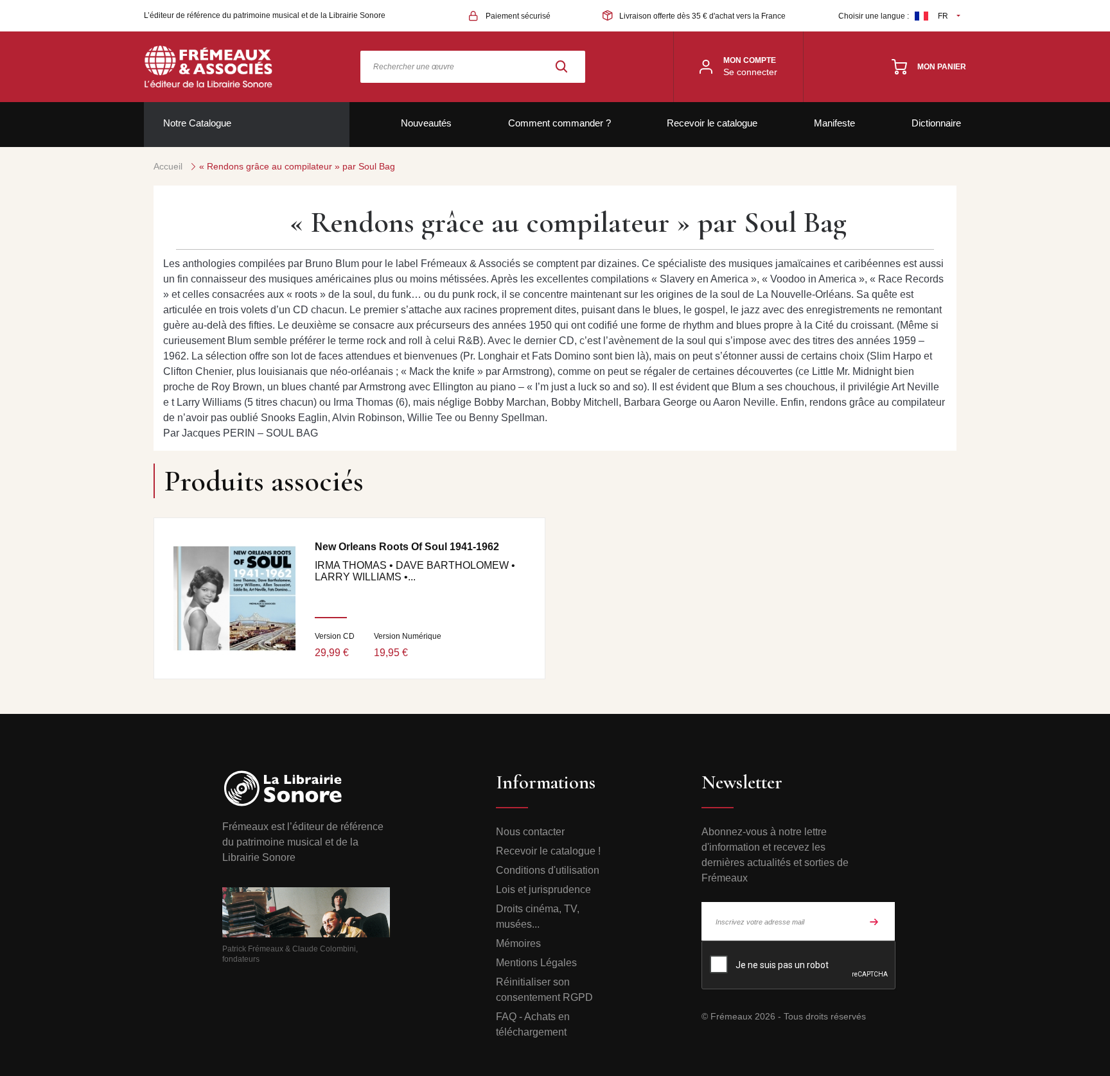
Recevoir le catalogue (712, 122)
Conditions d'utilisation (547, 870)
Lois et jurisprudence (543, 889)
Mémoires (518, 943)
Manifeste (834, 122)
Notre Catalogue (197, 122)
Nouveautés (426, 122)
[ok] (874, 921)
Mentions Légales (536, 962)
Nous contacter (530, 831)
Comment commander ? (559, 122)
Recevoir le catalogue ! (548, 851)
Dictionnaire (936, 122)
